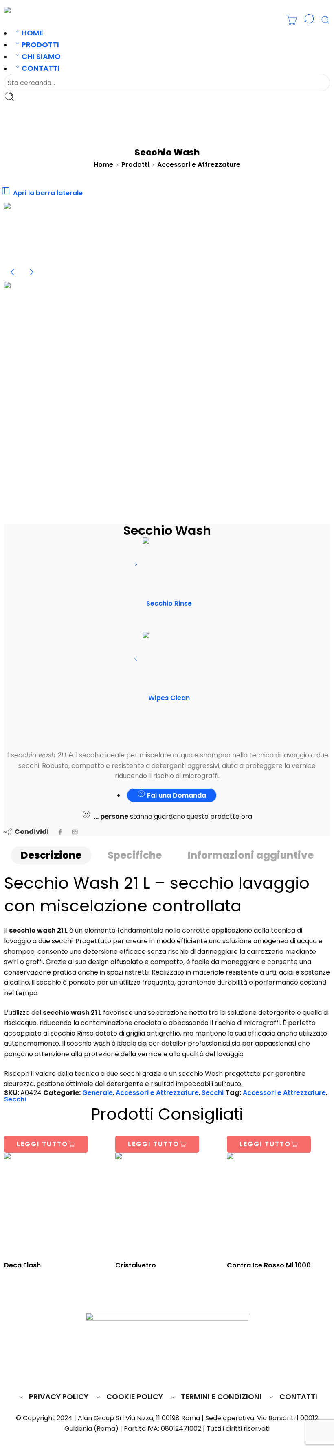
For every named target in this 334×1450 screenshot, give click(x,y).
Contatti (40, 68)
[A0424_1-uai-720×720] (34, 232)
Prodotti (40, 44)
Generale (97, 1092)
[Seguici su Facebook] (137, 1372)
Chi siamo (41, 56)
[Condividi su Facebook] (60, 832)
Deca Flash (22, 1265)
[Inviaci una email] (152, 1372)
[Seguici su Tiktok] (197, 1372)
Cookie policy (134, 1396)
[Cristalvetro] (166, 1204)
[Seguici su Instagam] (167, 1372)
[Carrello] (291, 20)
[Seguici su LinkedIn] (183, 1372)
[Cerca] (325, 19)
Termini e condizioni (221, 1396)
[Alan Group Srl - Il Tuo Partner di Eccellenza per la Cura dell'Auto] (31, 9)
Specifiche (135, 855)
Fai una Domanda (175, 795)
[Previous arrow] (13, 278)
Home (33, 33)
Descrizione (51, 855)
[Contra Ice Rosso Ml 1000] (278, 1204)
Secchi (213, 1092)
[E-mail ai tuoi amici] (74, 832)
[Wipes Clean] (137, 661)
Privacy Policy (58, 1396)
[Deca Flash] (55, 1204)
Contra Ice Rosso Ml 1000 (269, 1265)
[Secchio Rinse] (137, 567)
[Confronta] (309, 20)
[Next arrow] (31, 278)
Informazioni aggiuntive (251, 855)
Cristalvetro (135, 1265)
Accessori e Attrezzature (198, 164)
